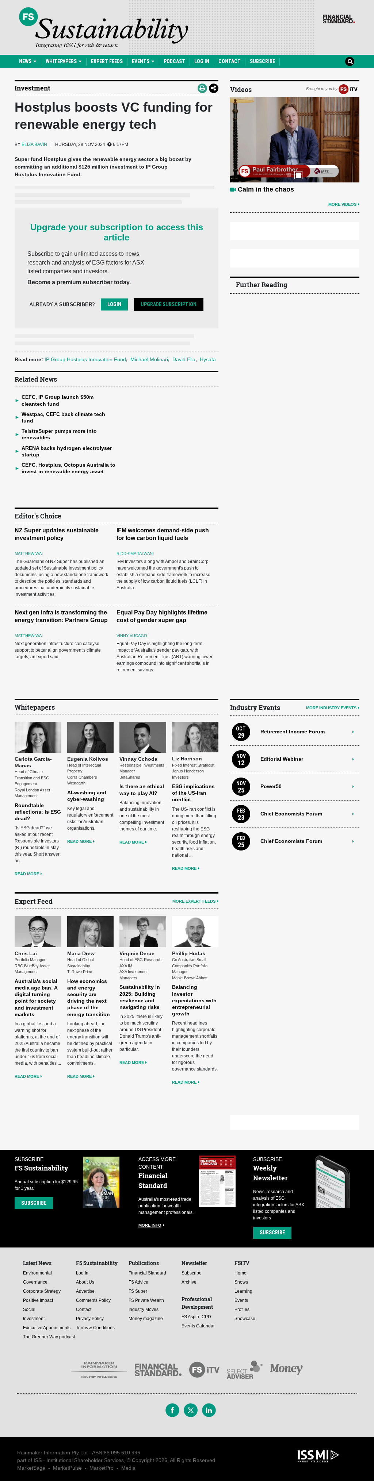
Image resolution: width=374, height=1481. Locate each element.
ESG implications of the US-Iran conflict (193, 792)
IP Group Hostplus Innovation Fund (85, 359)
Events (141, 61)
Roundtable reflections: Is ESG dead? (38, 811)
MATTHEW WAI (29, 553)
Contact (229, 61)
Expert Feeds (107, 61)
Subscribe (262, 61)
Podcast (174, 61)
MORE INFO (149, 1225)
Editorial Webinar (281, 759)
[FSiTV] (348, 88)
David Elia (183, 359)
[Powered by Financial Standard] (339, 19)
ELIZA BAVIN (34, 144)
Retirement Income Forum (292, 731)
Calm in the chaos (266, 189)
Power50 (271, 786)
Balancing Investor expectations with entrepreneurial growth (194, 1000)
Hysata (208, 359)
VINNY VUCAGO (132, 635)
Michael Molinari (149, 359)
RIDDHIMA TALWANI (135, 553)
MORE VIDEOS (342, 204)
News (26, 61)
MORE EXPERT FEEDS (193, 901)
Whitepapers (62, 61)
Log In (201, 61)
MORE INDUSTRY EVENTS (331, 708)
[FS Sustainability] (103, 27)
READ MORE (27, 874)
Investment (32, 88)
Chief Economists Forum (291, 814)
